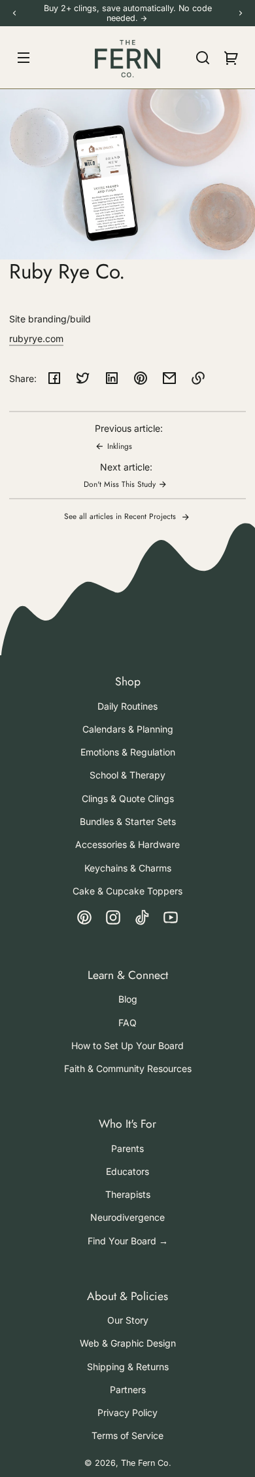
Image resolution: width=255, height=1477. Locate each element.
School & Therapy (127, 774)
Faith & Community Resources (128, 1068)
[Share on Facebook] (54, 378)
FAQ (127, 1022)
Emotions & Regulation (127, 752)
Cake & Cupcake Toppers (127, 890)
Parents (127, 1148)
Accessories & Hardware (127, 844)
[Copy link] (198, 378)
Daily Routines (127, 706)
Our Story (127, 1320)
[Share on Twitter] (83, 378)
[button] (202, 57)
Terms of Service (127, 1435)
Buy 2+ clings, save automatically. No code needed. (128, 13)
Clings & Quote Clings (128, 798)
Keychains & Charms (127, 867)
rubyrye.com (36, 338)
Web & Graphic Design (128, 1343)
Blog (127, 999)
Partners (128, 1389)
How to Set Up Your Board (127, 1045)
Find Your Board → (128, 1240)
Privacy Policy (127, 1412)
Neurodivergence (127, 1217)
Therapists (127, 1194)
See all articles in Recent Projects (121, 516)
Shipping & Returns (128, 1366)
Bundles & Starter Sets (128, 821)
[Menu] (23, 57)
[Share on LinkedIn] (111, 378)
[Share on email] (169, 378)
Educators (127, 1171)
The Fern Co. (146, 1463)
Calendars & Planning (127, 729)
